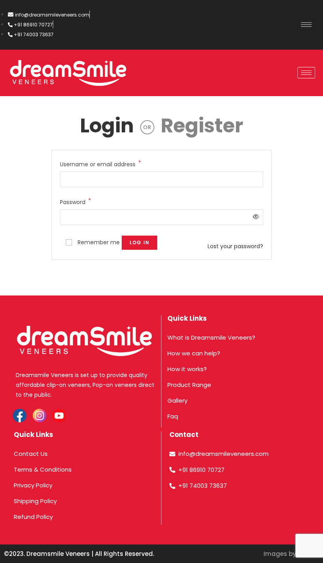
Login (107, 125)
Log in (139, 242)
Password (75, 201)
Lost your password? (235, 246)
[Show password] (255, 217)
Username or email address (100, 164)
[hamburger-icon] (306, 24)
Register (202, 125)
